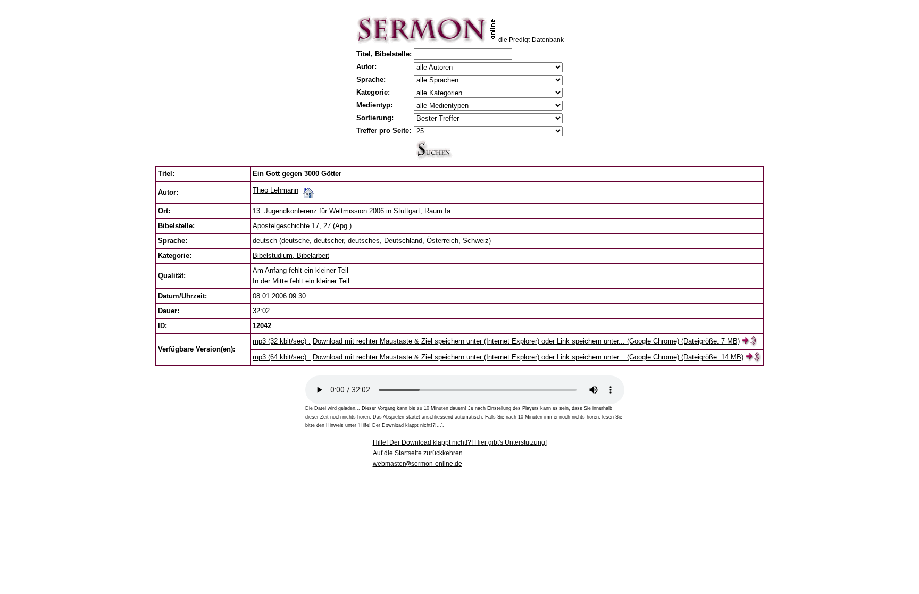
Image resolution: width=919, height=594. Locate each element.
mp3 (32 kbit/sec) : (282, 341)
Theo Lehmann (275, 190)
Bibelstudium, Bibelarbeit (291, 256)
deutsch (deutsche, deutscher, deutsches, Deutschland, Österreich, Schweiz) (372, 241)
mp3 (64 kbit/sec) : (282, 357)
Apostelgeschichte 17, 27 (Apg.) (302, 226)
